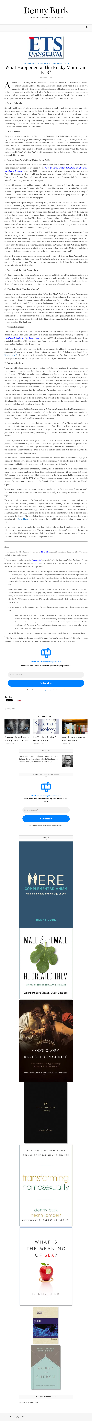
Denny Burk (46, 10)
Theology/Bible (44, 63)
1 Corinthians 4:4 (23, 518)
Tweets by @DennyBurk (28, 1402)
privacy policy (50, 690)
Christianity (29, 63)
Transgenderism (61, 63)
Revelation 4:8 (10, 355)
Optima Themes (22, 1417)
